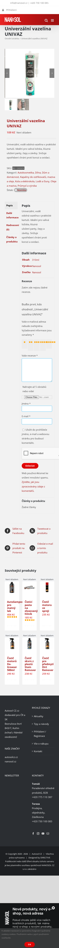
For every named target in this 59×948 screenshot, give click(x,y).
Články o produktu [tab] (12, 239)
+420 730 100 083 (39, 2)
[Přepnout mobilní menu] (52, 20)
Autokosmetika (26, 172)
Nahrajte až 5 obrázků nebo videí (34, 389)
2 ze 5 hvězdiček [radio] (31, 345)
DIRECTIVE (45, 857)
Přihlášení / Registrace (40, 733)
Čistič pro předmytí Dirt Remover (48, 664)
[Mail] (48, 833)
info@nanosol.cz (19, 2)
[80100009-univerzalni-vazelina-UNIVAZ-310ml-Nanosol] (30, 73)
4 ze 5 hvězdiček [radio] (43, 345)
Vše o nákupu (41, 743)
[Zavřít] (53, 908)
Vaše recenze (30, 355)
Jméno (26, 403)
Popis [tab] (9, 205)
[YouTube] (43, 833)
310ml (35, 259)
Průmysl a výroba (27, 185)
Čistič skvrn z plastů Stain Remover (30, 664)
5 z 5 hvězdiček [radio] (49, 344)
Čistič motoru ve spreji (47, 606)
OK (29, 944)
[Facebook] (33, 833)
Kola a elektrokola (24, 181)
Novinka (21, 190)
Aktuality (38, 716)
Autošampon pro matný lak (15, 606)
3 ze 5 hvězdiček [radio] (37, 345)
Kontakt (38, 751)
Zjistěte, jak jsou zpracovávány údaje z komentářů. (33, 486)
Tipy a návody (41, 723)
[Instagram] (38, 833)
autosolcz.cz (11, 756)
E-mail (26, 416)
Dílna (38, 172)
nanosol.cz (10, 761)
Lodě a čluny (42, 181)
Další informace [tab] (12, 215)
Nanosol (36, 266)
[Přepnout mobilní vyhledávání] (46, 20)
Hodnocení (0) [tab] (12, 227)
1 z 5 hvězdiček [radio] (25, 344)
